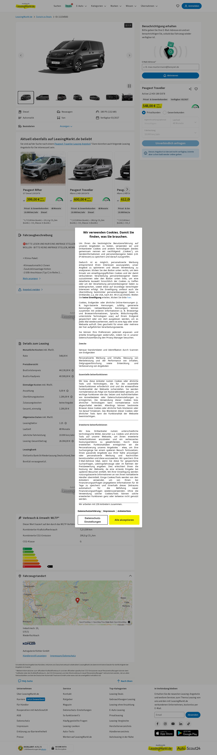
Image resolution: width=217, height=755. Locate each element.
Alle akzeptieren (124, 520)
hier (129, 297)
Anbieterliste (124, 511)
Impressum (109, 511)
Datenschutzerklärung (89, 511)
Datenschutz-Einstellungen (92, 519)
